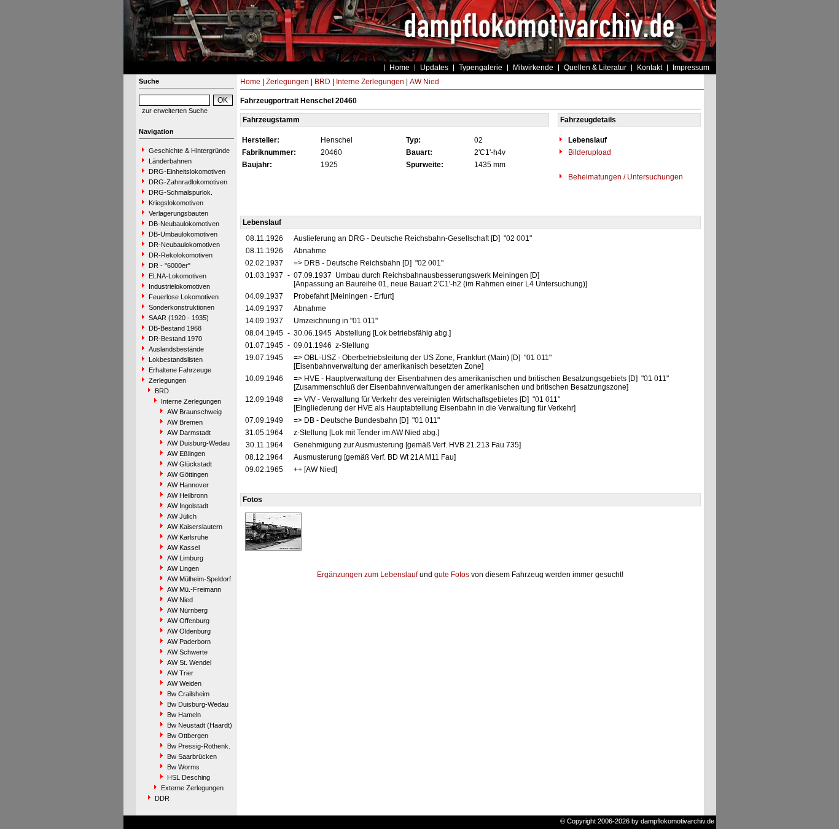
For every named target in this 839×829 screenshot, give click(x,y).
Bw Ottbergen (187, 735)
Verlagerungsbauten (178, 213)
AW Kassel (183, 547)
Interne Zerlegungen (191, 401)
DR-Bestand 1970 (175, 338)
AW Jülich (182, 516)
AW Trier (180, 673)
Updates (434, 67)
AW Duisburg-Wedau (198, 443)
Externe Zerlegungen (192, 788)
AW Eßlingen (186, 453)
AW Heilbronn (187, 495)
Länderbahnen (170, 161)
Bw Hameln (184, 714)
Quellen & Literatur (595, 67)
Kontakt (649, 67)
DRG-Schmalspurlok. (181, 192)
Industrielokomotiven (179, 286)
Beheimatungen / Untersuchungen (624, 177)
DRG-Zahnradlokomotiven (188, 182)
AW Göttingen (187, 474)
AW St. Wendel (189, 662)
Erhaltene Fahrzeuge (180, 370)
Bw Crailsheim (188, 693)
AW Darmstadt (189, 432)
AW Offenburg (188, 620)
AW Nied (180, 599)
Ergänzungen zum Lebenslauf (367, 574)
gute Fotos (451, 574)
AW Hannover (188, 485)
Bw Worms (183, 767)
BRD (162, 391)
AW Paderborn (189, 641)
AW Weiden (184, 683)
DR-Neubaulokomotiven (184, 244)
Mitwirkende (533, 67)
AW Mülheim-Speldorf (199, 579)
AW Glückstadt (189, 464)
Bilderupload (588, 152)
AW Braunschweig (194, 411)
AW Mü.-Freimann (194, 589)
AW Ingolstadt (187, 505)
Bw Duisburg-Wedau (197, 704)
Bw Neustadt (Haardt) (199, 725)
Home (399, 67)
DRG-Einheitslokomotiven (187, 171)
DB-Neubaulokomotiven (184, 223)
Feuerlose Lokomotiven (184, 297)
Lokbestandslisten (176, 359)
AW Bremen (185, 422)
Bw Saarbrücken (192, 756)
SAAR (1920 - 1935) (179, 317)
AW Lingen (183, 568)
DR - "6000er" (169, 265)
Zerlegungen (167, 380)
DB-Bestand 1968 (175, 328)
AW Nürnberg (187, 610)
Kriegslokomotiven (176, 202)
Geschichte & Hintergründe (189, 150)
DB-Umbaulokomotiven (183, 234)
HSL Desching (188, 777)
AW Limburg (185, 558)
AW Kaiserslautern (194, 526)
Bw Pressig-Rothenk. (198, 746)
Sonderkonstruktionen (181, 307)
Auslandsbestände (176, 349)
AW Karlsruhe (187, 537)
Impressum (691, 67)
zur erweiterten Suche (175, 110)
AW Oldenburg (189, 631)
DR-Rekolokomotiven (181, 255)
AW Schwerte (187, 652)
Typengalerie (480, 67)
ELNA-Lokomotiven (177, 276)
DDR (162, 798)
